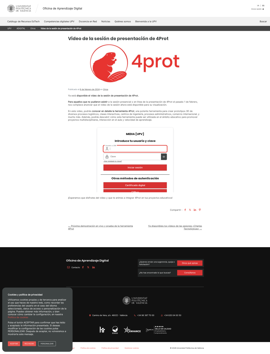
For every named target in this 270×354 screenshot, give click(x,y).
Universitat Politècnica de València (190, 348)
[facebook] (82, 267)
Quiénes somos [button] (123, 21)
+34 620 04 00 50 (172, 315)
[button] (263, 21)
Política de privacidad (110, 348)
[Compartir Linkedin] (194, 209)
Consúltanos (189, 272)
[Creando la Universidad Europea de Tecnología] (132, 332)
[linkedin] (93, 267)
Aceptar (14, 344)
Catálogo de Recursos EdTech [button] (23, 21)
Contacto (75, 267)
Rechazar (29, 344)
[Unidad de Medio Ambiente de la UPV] (115, 334)
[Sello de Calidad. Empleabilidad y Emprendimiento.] (158, 333)
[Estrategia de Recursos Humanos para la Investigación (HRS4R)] (102, 332)
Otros (32, 28)
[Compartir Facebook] (184, 209)
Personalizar (47, 344)
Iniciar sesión (256, 9)
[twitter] (88, 267)
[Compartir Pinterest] (199, 209)
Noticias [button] (105, 21)
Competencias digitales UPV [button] (59, 21)
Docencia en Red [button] (88, 21)
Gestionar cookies (132, 348)
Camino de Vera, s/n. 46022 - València (109, 315)
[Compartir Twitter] (189, 209)
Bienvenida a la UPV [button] (146, 21)
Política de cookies (88, 348)
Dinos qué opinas (190, 263)
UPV (9, 28)
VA (258, 6)
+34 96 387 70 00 (145, 315)
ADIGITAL (21, 28)
